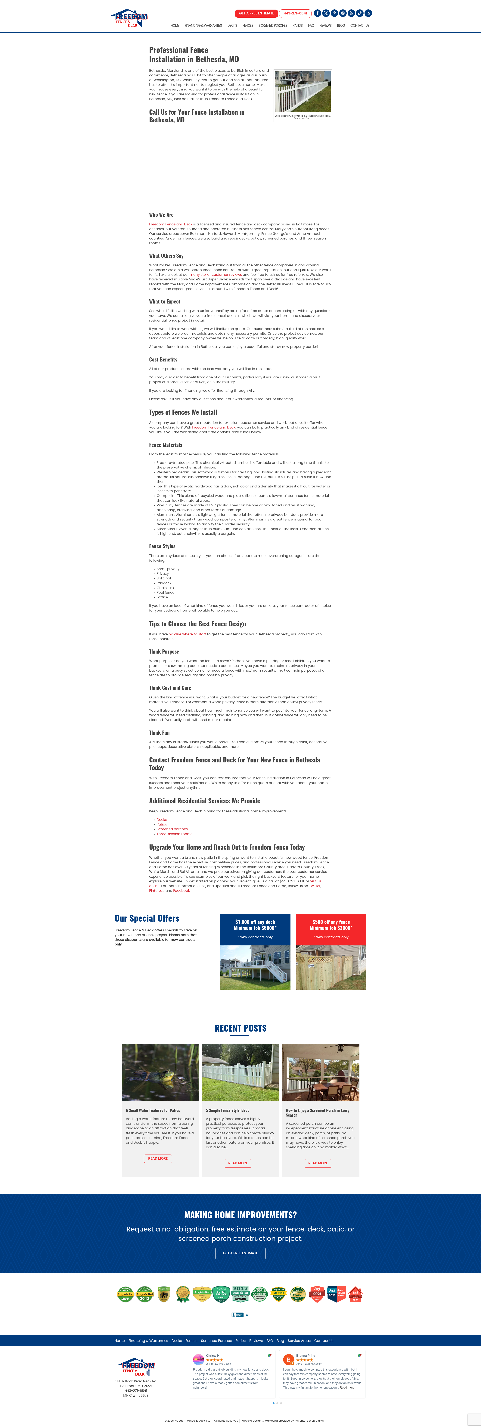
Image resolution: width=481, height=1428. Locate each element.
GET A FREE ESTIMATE (256, 13)
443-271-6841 (295, 13)
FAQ (311, 25)
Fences (248, 25)
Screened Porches (273, 25)
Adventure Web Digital (309, 1421)
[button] (274, 1403)
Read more (347, 1387)
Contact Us (359, 25)
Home (175, 25)
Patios (298, 25)
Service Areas (299, 1341)
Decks (232, 25)
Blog (341, 25)
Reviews (326, 25)
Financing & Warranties (203, 25)
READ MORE (158, 1158)
